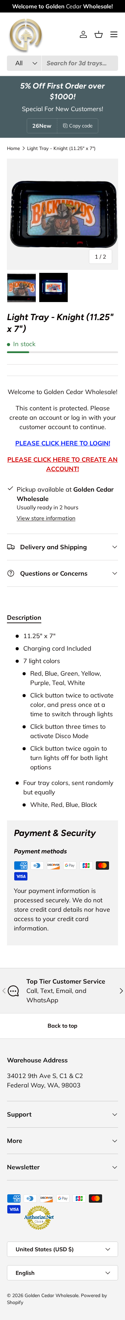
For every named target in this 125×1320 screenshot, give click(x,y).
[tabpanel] (62, 720)
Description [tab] (24, 617)
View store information (46, 518)
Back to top (62, 1025)
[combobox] (62, 63)
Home (13, 148)
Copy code (81, 126)
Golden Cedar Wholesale (51, 1295)
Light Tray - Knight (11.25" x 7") (61, 148)
